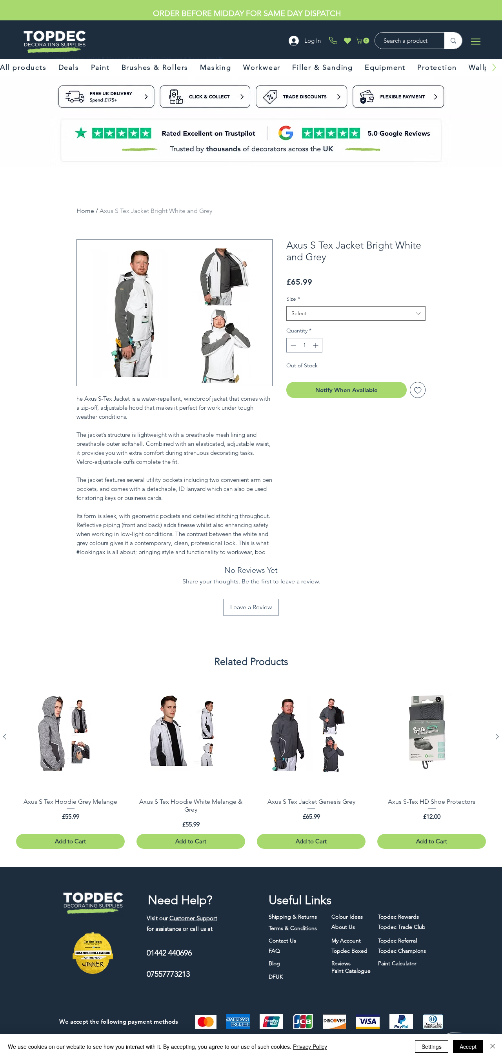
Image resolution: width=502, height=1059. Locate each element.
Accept (468, 1046)
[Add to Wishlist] (418, 390)
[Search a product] (453, 41)
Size (293, 298)
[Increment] (316, 345)
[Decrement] (292, 345)
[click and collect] (69, 96)
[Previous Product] (4, 736)
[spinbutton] (304, 345)
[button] (363, 41)
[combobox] (356, 313)
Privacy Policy (310, 1046)
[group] (251, 766)
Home (85, 210)
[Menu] (475, 41)
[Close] (492, 1046)
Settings (432, 1046)
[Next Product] (497, 736)
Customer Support (193, 918)
